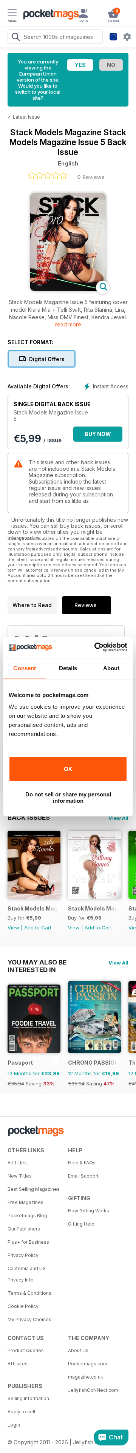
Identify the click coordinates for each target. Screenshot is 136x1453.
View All (118, 818)
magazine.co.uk (85, 1377)
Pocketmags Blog (27, 1215)
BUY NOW (98, 434)
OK (68, 769)
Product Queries (26, 1350)
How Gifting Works (88, 1210)
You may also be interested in (37, 962)
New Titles (20, 1176)
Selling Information (28, 1398)
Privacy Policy (23, 1255)
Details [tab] (68, 668)
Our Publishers (24, 1229)
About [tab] (111, 668)
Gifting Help (81, 1224)
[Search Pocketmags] (15, 38)
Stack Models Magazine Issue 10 (93, 908)
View (13, 927)
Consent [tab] (24, 668)
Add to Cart (37, 927)
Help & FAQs (82, 1162)
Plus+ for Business (28, 1242)
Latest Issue (26, 117)
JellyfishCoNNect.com (93, 1390)
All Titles (17, 1162)
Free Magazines (25, 1202)
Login (14, 1425)
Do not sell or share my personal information (68, 797)
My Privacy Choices (29, 1319)
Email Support (83, 1176)
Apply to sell (21, 1411)
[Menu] (12, 14)
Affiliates (18, 1363)
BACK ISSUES (29, 817)
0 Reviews (91, 177)
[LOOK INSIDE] (68, 289)
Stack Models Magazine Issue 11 (33, 908)
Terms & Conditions (29, 1293)
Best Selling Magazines (34, 1189)
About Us (78, 1350)
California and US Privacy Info (27, 1274)
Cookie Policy (23, 1306)
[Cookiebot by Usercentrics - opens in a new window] (96, 647)
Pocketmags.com (87, 1363)
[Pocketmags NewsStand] (49, 15)
